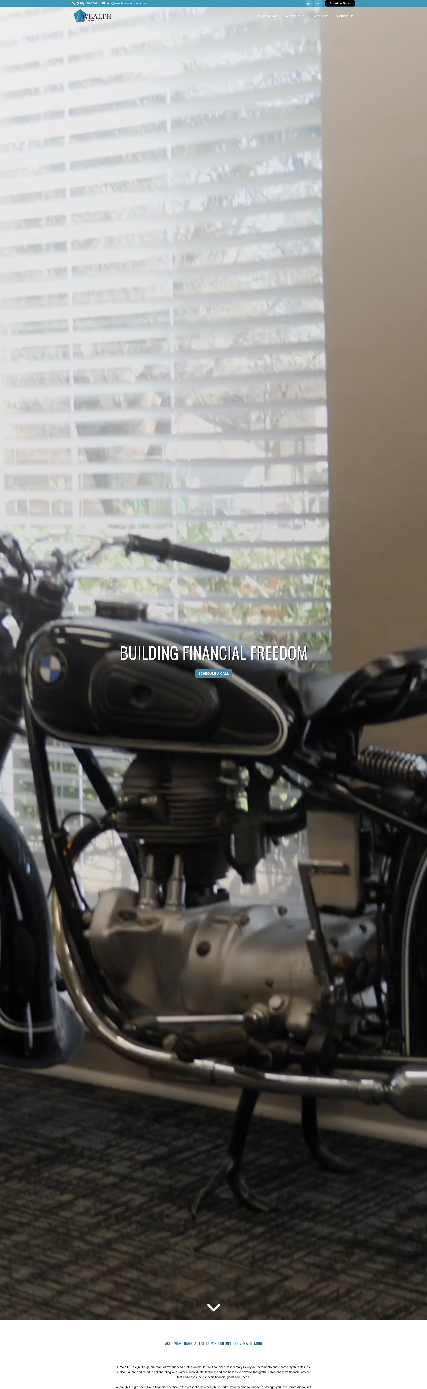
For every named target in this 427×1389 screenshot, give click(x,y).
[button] (268, 16)
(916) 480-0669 (87, 3)
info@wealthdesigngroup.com (126, 3)
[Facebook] (318, 3)
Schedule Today (340, 3)
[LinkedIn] (309, 3)
